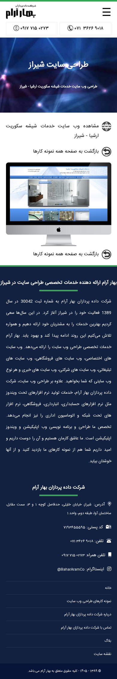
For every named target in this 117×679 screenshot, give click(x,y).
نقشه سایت (102, 654)
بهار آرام (45, 671)
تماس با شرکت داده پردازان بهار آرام (86, 628)
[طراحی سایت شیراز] (21, 17)
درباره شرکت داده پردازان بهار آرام (87, 614)
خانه (108, 588)
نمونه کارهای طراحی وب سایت (89, 601)
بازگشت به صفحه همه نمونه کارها (66, 151)
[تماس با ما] (85, 28)
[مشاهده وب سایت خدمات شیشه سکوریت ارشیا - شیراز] (58, 245)
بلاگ (107, 641)
